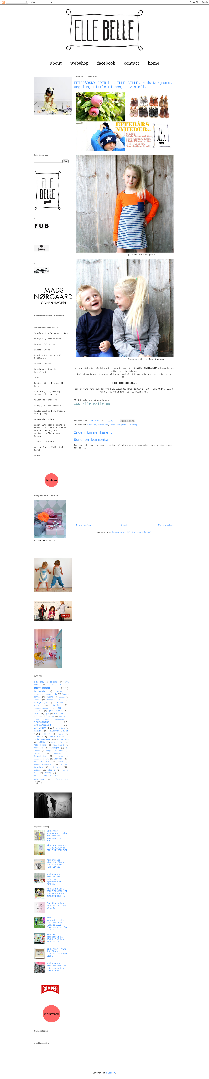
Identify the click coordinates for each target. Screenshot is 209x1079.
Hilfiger (38, 716)
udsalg (51, 770)
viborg (48, 773)
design (62, 697)
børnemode (39, 691)
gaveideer (38, 711)
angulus (91, 425)
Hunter (47, 719)
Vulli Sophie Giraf (47, 776)
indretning (41, 722)
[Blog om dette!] (124, 420)
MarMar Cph (63, 740)
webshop (133, 425)
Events (60, 703)
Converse (37, 694)
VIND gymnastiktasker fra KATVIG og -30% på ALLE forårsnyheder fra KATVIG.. (57, 924)
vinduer (61, 773)
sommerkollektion (42, 765)
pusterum (37, 759)
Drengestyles (41, 702)
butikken (103, 425)
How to (62, 716)
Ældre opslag (165, 525)
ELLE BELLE (95, 421)
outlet (37, 753)
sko (47, 759)
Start (124, 525)
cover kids (51, 694)
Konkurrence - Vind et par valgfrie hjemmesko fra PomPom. (55, 879)
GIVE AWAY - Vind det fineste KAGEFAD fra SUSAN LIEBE (57, 952)
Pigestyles (40, 756)
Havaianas (59, 714)
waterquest (39, 779)
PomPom (60, 756)
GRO (36, 714)
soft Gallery (41, 762)
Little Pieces (56, 737)
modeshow (38, 748)
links (37, 737)
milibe (42, 742)
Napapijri (54, 748)
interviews (60, 728)
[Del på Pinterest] (133, 420)
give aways (55, 711)
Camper (59, 691)
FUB (59, 708)
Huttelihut (60, 719)
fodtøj (37, 705)
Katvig (37, 731)
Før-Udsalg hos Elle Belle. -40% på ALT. (56, 905)
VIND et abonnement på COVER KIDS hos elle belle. (55, 938)
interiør (40, 728)
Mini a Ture (57, 742)
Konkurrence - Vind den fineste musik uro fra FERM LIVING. (56, 863)
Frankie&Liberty (41, 708)
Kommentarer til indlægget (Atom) (131, 532)
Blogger (110, 1073)
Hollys (51, 716)
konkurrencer (59, 730)
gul (47, 714)
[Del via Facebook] (130, 420)
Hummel (37, 719)
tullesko (37, 770)
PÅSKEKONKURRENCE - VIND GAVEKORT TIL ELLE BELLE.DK (57, 847)
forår (56, 705)
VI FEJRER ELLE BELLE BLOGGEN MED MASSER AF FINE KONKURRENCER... (57, 892)
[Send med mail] (121, 420)
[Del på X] (127, 420)
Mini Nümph (40, 745)
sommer (60, 762)
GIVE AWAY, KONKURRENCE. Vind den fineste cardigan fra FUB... (57, 836)
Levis (61, 734)
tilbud (56, 767)
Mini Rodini (58, 745)
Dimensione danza (55, 700)
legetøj (47, 734)
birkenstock (56, 685)
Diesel (37, 700)
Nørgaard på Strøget (55, 751)
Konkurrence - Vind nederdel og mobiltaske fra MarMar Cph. (56, 967)
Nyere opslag (83, 525)
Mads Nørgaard (119, 425)
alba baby (39, 682)
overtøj (57, 753)
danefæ (50, 697)
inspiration (42, 725)
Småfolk (58, 759)
